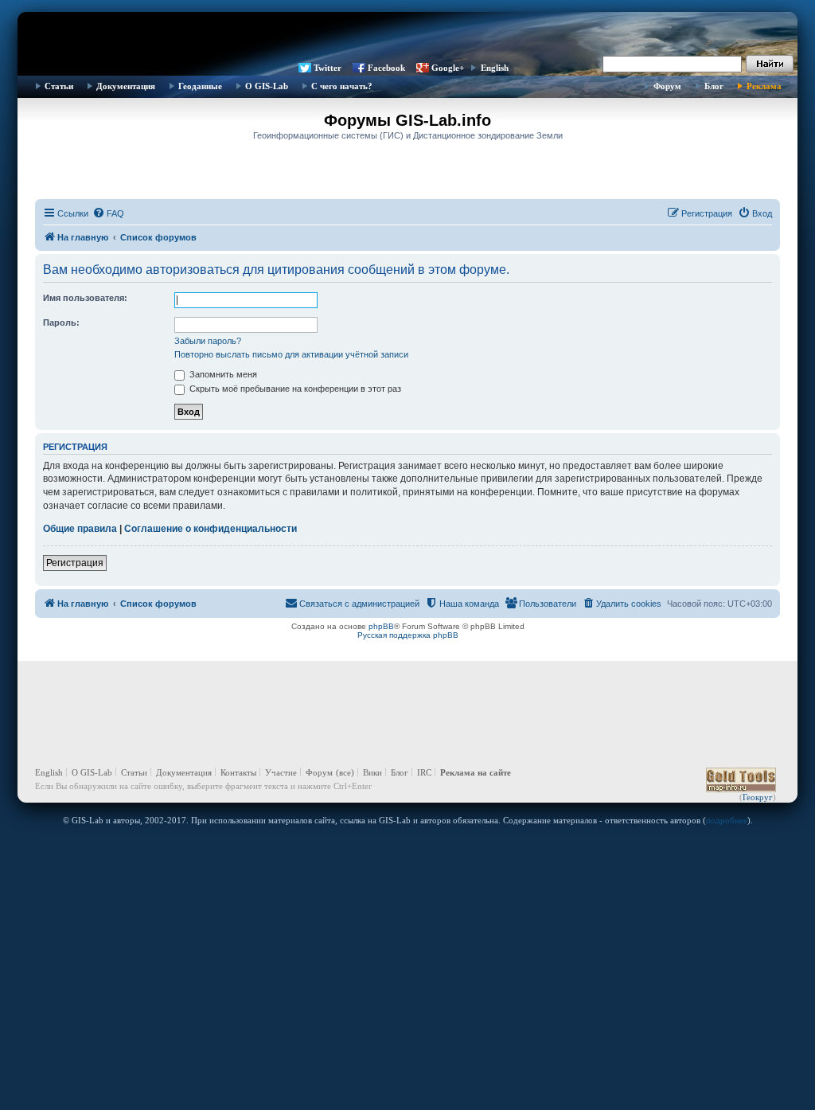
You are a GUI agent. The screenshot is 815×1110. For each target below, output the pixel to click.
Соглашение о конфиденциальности (210, 528)
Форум (667, 86)
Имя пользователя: (85, 298)
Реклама (764, 86)
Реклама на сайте (475, 772)
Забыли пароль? (207, 341)
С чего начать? (341, 86)
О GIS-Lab (266, 86)
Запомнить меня (222, 374)
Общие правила (80, 528)
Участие (281, 772)
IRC (424, 772)
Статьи (59, 86)
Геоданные (200, 86)
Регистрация (74, 563)
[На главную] (407, 36)
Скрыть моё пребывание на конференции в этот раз (294, 388)
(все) (345, 772)
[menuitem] (108, 213)
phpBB (381, 626)
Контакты (238, 772)
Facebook (386, 67)
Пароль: (61, 322)
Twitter (327, 67)
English (495, 67)
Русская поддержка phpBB (407, 635)
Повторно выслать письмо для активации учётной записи (291, 354)
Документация (125, 86)
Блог (713, 86)
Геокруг (758, 797)
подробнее (726, 820)
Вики (372, 772)
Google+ (447, 67)
